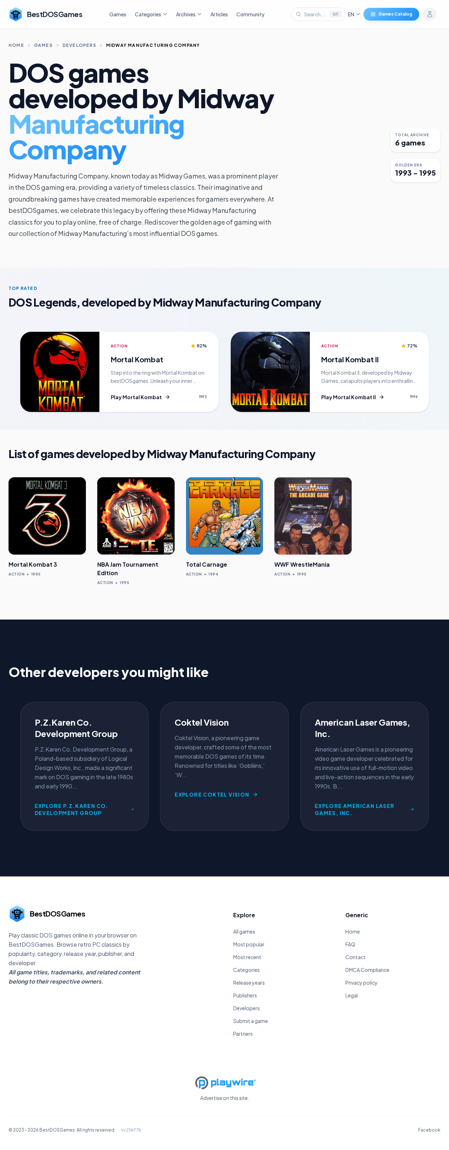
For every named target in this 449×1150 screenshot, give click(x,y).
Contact (355, 957)
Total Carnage (206, 564)
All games (244, 931)
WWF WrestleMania (302, 564)
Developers (79, 45)
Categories (246, 970)
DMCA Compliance (367, 970)
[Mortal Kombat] (59, 372)
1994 (413, 397)
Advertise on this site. (224, 1098)
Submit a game (250, 1021)
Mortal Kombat (137, 359)
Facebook (429, 1130)
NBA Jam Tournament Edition (127, 569)
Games (117, 14)
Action (119, 346)
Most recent (247, 957)
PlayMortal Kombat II (348, 397)
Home (16, 45)
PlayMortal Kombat (136, 397)
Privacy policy (361, 982)
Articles (219, 14)
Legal (351, 995)
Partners (243, 1033)
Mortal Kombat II (350, 359)
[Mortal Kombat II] (270, 372)
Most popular (248, 944)
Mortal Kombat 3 (33, 564)
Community (250, 14)
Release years (249, 982)
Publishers (245, 995)
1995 (36, 574)
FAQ (350, 944)
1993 (203, 397)
